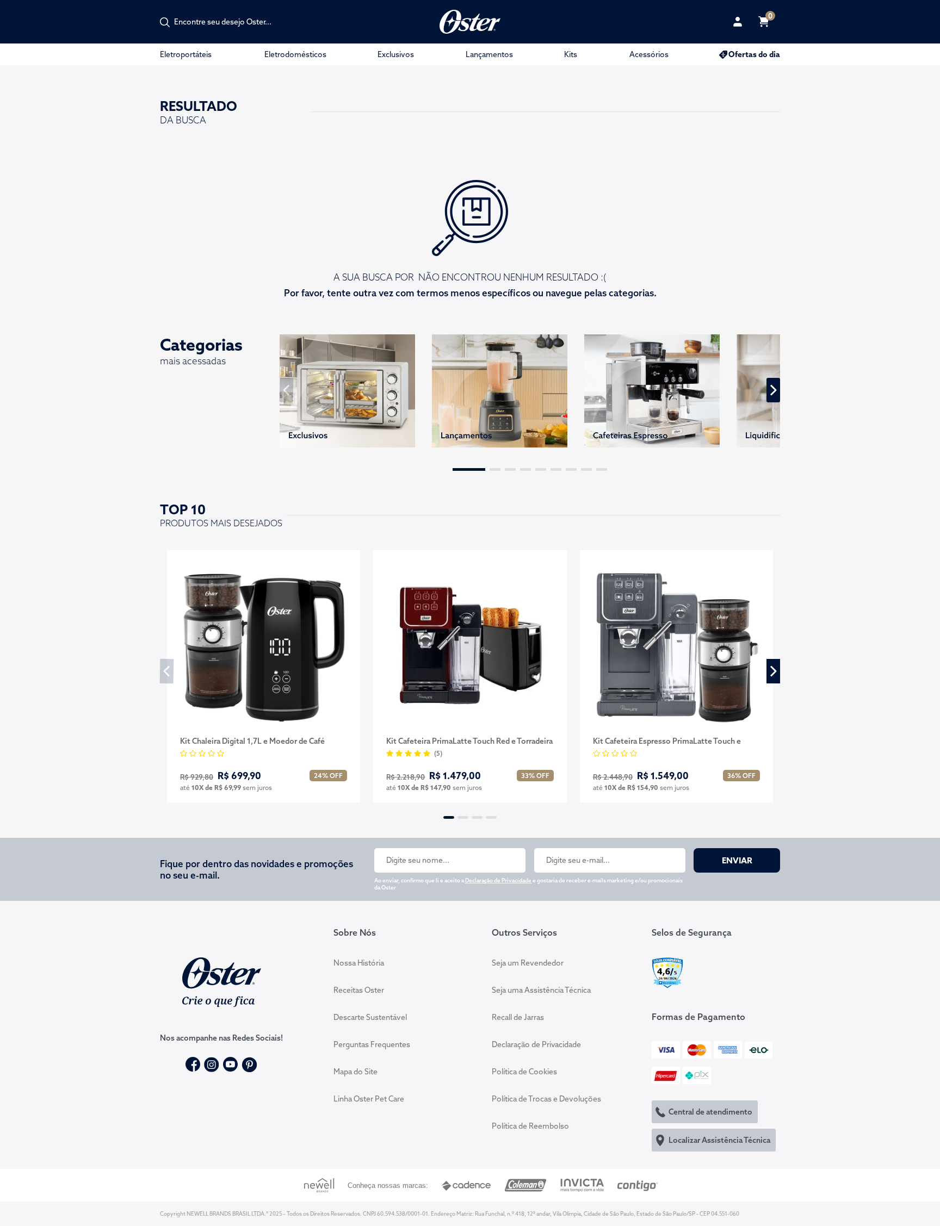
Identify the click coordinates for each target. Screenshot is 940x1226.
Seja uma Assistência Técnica (541, 990)
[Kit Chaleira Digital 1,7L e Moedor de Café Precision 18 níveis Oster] (263, 644)
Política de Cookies (524, 1071)
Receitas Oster (358, 990)
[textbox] (228, 22)
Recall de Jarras (518, 1017)
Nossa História (358, 963)
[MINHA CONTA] (738, 21)
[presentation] (287, 390)
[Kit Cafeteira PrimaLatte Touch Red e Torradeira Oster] (469, 644)
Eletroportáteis (186, 54)
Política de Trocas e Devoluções (546, 1099)
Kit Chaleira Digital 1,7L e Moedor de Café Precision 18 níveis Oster (252, 741)
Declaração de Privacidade (498, 880)
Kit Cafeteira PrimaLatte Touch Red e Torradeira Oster (469, 741)
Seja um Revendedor (528, 963)
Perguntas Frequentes (371, 1044)
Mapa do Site (355, 1071)
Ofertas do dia (754, 54)
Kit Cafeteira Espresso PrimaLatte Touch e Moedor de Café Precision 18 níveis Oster (667, 741)
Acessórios (649, 54)
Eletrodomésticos (295, 54)
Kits (570, 54)
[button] (469, 469)
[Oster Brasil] (221, 980)
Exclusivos (396, 54)
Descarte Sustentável (370, 1017)
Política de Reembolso (530, 1126)
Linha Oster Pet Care (368, 1099)
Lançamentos (489, 54)
